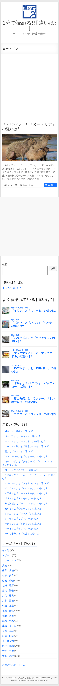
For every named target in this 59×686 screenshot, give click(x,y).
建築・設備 (8, 590)
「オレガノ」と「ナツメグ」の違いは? (22, 513)
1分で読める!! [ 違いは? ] (29, 25)
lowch (9, 185)
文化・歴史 (8, 595)
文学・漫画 (8, 600)
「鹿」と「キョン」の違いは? (17, 451)
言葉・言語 (8, 630)
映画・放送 (8, 605)
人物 (4, 565)
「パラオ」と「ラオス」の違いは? (20, 528)
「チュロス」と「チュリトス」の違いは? (23, 441)
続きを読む (50, 185)
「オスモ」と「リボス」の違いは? (20, 518)
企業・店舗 (8, 570)
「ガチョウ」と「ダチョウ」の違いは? (22, 523)
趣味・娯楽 (8, 636)
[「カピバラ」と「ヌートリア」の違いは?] (29, 135)
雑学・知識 (8, 646)
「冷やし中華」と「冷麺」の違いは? (21, 533)
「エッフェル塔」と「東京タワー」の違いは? (25, 446)
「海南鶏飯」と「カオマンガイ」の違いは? (24, 503)
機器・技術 (8, 615)
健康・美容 (8, 575)
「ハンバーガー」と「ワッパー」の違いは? (24, 456)
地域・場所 (8, 585)
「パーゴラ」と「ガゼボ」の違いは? (21, 436)
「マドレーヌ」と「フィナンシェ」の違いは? (25, 483)
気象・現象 (8, 620)
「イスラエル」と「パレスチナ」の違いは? (24, 488)
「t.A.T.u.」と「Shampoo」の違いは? (21, 498)
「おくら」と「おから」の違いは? (20, 470)
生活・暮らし (9, 625)
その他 (5, 550)
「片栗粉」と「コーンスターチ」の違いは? (24, 493)
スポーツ (6, 555)
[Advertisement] (29, 85)
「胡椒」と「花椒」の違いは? (17, 431)
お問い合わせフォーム (13, 665)
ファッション (9, 560)
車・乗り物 (8, 641)
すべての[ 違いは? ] (12, 288)
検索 (4, 264)
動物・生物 (28, 185)
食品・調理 (8, 656)
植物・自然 (8, 610)
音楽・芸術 (8, 651)
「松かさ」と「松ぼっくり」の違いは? (22, 508)
